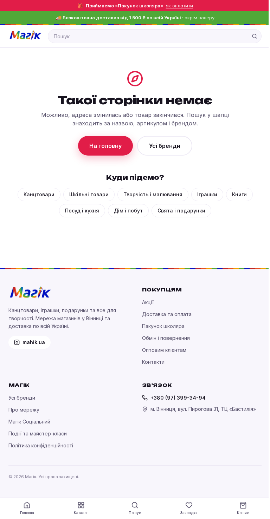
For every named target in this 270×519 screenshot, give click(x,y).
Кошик (243, 513)
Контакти (153, 362)
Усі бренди (164, 145)
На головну (105, 145)
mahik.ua (33, 342)
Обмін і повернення (166, 338)
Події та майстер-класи (37, 433)
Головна (27, 513)
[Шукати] (254, 36)
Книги (239, 194)
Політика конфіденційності (40, 445)
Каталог (81, 513)
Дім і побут (128, 210)
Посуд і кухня (82, 210)
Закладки (189, 513)
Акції (148, 302)
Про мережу (23, 410)
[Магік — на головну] (25, 35)
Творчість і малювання (152, 194)
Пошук (135, 513)
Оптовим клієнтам (164, 350)
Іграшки (207, 194)
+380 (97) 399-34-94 (178, 398)
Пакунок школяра (163, 326)
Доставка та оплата (167, 314)
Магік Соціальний (29, 422)
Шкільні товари (89, 194)
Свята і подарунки (181, 210)
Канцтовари (39, 194)
